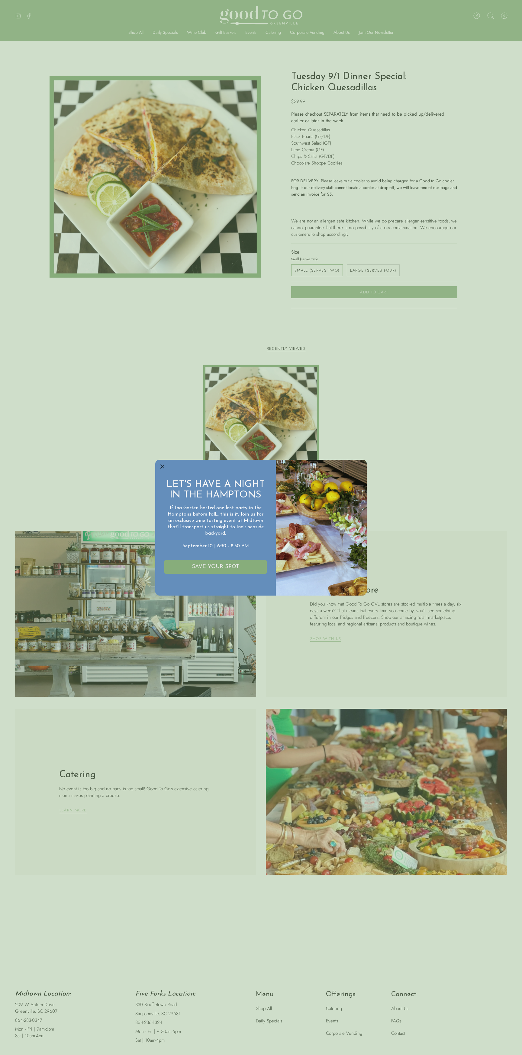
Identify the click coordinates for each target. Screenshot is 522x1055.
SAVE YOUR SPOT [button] (215, 567)
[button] (162, 466)
